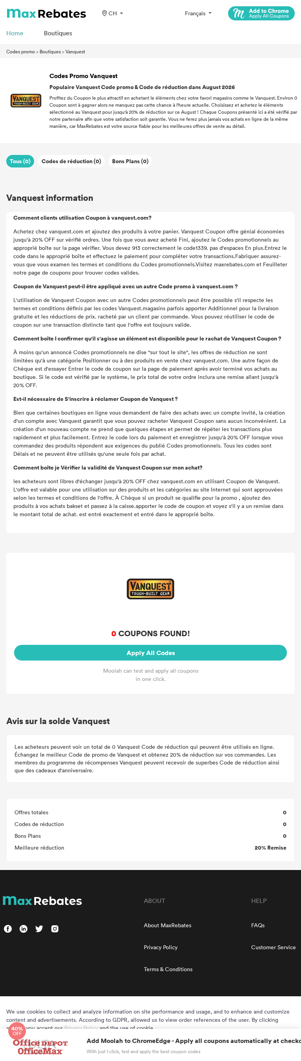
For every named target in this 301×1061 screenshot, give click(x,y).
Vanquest (75, 51)
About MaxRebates (167, 925)
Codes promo (20, 51)
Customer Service (273, 947)
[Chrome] (261, 13)
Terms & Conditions (168, 969)
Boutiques (50, 51)
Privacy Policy (161, 947)
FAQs (258, 925)
